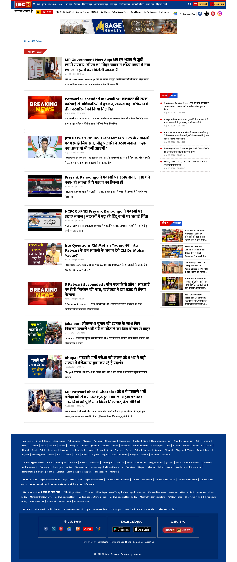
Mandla (209, 446)
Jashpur (169, 462)
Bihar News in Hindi (193, 497)
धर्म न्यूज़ (68, 4)
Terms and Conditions (120, 542)
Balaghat (64, 450)
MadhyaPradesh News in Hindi (93, 497)
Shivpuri (158, 450)
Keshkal (73, 462)
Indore (47, 441)
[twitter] (54, 530)
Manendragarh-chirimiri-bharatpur (107, 467)
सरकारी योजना (138, 4)
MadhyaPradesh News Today (123, 497)
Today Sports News (120, 509)
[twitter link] (206, 14)
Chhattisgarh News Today (108, 492)
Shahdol (169, 450)
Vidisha (190, 450)
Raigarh (88, 472)
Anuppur (98, 441)
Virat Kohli (40, 509)
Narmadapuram (140, 446)
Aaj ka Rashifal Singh (187, 480)
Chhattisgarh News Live (134, 492)
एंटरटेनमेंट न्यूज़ (124, 4)
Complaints (103, 542)
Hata (59, 455)
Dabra (62, 446)
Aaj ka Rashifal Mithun (142, 480)
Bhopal (25, 450)
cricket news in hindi (166, 509)
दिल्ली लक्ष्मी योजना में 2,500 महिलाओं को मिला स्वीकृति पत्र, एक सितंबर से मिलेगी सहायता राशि (186, 152)
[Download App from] (121, 531)
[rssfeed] (77, 530)
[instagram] (219, 13)
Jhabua (85, 446)
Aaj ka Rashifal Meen (72, 480)
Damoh (35, 446)
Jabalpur (95, 446)
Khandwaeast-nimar (183, 441)
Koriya (69, 467)
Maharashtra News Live (41, 497)
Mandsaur (197, 446)
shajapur (166, 455)
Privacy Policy (89, 542)
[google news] (175, 14)
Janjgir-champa (156, 462)
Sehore (100, 450)
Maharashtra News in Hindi (181, 492)
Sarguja (60, 472)
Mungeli (113, 472)
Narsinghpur (157, 446)
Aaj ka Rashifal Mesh (94, 480)
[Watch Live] (178, 533)
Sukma (50, 472)
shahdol (144, 455)
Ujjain (38, 441)
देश (38, 4)
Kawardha (94, 462)
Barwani (105, 446)
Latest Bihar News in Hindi (59, 501)
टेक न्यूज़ (77, 4)
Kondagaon (61, 462)
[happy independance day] (118, 33)
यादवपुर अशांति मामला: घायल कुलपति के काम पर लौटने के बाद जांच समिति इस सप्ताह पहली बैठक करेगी (186, 122)
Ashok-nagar (74, 441)
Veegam (138, 554)
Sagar (129, 450)
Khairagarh (58, 467)
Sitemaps (88, 529)
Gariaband (44, 467)
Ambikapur (107, 462)
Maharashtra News (157, 492)
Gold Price (105, 12)
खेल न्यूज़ (113, 4)
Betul (42, 450)
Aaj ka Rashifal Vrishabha (117, 480)
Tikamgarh (73, 446)
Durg (129, 462)
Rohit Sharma (54, 509)
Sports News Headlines (97, 509)
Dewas (25, 446)
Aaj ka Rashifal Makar (85, 484)
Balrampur (196, 467)
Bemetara (130, 467)
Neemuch (125, 446)
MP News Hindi (175, 497)
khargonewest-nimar (161, 441)
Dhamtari (120, 462)
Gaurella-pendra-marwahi (188, 462)
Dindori (52, 446)
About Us (149, 542)
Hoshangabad (78, 450)
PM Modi (94, 12)
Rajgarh (25, 455)
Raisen (208, 450)
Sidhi (76, 455)
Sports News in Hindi (73, 509)
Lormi (69, 472)
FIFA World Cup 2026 (65, 12)
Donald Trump (82, 12)
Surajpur (40, 472)
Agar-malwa (59, 441)
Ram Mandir (136, 12)
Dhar (168, 446)
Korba (50, 462)
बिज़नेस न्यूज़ (87, 4)
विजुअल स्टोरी (161, 4)
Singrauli (119, 450)
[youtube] (213, 14)
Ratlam (176, 446)
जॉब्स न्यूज (150, 4)
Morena (186, 446)
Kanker (83, 462)
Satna (137, 450)
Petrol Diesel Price (120, 12)
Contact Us (138, 542)
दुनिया (44, 4)
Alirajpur (87, 441)
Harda (91, 450)
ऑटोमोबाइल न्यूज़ (101, 4)
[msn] (98, 530)
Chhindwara (110, 441)
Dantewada (140, 462)
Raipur (78, 472)
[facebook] (45, 530)
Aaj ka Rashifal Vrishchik (61, 484)
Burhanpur (52, 450)
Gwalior (136, 441)
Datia (43, 446)
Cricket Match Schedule (143, 509)
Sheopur (147, 450)
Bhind (34, 450)
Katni (198, 441)
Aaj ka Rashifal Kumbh (50, 480)
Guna (145, 441)
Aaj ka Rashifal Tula (38, 484)
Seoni (109, 450)
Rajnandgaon (101, 472)
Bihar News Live (37, 501)
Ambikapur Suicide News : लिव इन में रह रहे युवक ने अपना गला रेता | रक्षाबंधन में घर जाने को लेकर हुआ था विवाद (186, 107)
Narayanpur (27, 472)
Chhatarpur (124, 441)
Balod (160, 467)
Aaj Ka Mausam (150, 12)
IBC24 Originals (56, 4)
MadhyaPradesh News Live (152, 497)
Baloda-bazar (182, 467)
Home (27, 41)
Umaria (207, 441)
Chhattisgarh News (73, 492)
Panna (115, 446)
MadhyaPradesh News (65, 497)
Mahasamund (81, 467)
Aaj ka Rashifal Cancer (165, 480)
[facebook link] (200, 14)
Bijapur (141, 467)
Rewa (199, 450)
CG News (89, 492)
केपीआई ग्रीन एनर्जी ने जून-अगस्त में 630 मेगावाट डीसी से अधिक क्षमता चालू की (185, 165)
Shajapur (180, 450)
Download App (188, 14)
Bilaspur (151, 467)
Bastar (170, 467)
